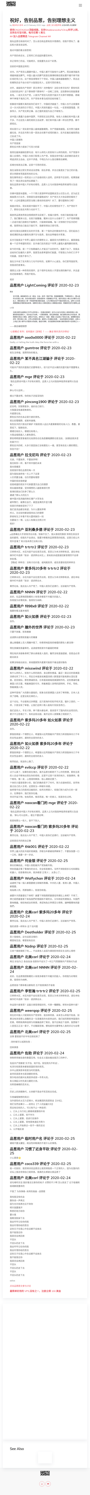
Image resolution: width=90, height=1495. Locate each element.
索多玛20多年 (17, 25)
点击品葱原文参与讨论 (20, 1286)
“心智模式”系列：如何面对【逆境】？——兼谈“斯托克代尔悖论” (40, 331)
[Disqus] (45, 1342)
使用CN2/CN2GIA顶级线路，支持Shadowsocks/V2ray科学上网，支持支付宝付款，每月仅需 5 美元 (45, 31)
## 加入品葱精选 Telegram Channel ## (30, 36)
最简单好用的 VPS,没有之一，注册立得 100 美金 (35, 1291)
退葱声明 (57, 25)
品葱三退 (50, 25)
